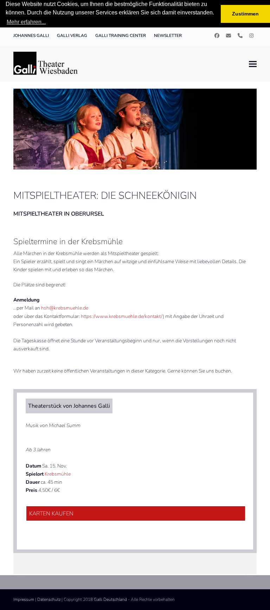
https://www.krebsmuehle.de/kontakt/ (122, 316)
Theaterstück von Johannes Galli (69, 406)
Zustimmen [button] (245, 14)
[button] (253, 64)
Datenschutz (48, 599)
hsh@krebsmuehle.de (64, 308)
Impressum (23, 599)
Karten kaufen (51, 513)
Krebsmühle (58, 474)
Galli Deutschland (110, 599)
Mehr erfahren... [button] (26, 22)
